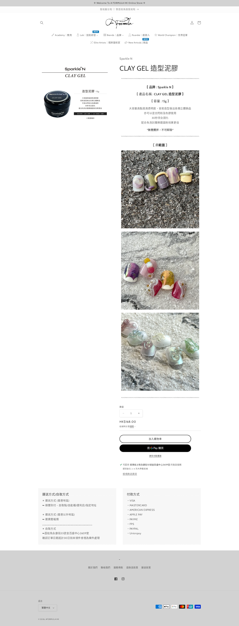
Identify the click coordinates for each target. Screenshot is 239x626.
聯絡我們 (105, 567)
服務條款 (118, 567)
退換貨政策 (132, 567)
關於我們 (93, 567)
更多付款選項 (155, 456)
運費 (132, 426)
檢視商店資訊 (130, 473)
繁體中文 (46, 607)
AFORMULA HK (52, 619)
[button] (41, 22)
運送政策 (146, 567)
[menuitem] (61, 35)
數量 (122, 406)
